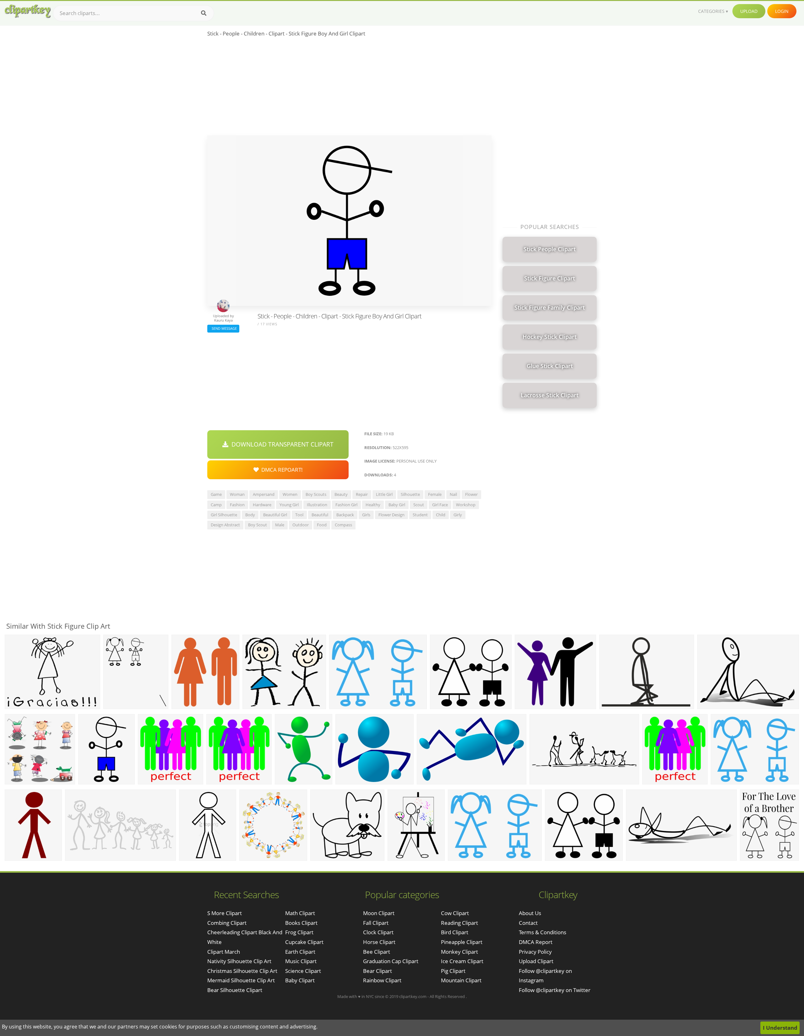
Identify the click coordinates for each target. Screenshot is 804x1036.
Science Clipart (303, 970)
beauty (341, 494)
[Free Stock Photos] (27, 11)
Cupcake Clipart (304, 942)
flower (471, 494)
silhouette (410, 494)
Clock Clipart (378, 932)
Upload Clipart (536, 961)
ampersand (263, 494)
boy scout (257, 525)
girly (458, 515)
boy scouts (316, 494)
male (279, 525)
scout (418, 504)
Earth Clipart (300, 951)
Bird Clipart (454, 932)
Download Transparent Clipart (281, 444)
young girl (289, 504)
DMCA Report (535, 942)
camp (216, 504)
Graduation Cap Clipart (390, 961)
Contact (528, 922)
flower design (391, 515)
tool (299, 515)
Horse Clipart (379, 942)
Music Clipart (301, 961)
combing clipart (227, 922)
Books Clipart (301, 922)
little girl (384, 494)
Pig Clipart (453, 970)
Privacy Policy (535, 951)
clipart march (223, 951)
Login (782, 11)
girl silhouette (224, 515)
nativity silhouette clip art (239, 961)
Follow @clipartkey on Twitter (554, 990)
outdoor (300, 525)
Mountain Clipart (461, 980)
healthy (373, 504)
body (250, 515)
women (290, 494)
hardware (262, 504)
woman (237, 494)
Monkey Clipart (459, 951)
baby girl (396, 504)
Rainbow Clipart (382, 980)
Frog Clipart (299, 932)
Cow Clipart (455, 913)
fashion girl (346, 504)
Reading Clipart (459, 922)
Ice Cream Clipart (462, 961)
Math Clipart (300, 913)
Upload (749, 11)
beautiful (320, 515)
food (322, 525)
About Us (530, 913)
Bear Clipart (377, 970)
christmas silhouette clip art (242, 970)
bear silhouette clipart (234, 990)
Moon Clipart (378, 913)
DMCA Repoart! (281, 469)
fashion (237, 504)
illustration (317, 504)
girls (366, 515)
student (420, 515)
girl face (440, 504)
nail (453, 494)
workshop (465, 504)
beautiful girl (275, 515)
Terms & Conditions (542, 932)
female (435, 494)
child (440, 515)
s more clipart (224, 913)
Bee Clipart (376, 951)
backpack (345, 515)
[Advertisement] (349, 88)
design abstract (225, 525)
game (216, 494)
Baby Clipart (300, 980)
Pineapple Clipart (461, 942)
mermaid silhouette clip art (241, 980)
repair (362, 494)
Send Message (223, 328)
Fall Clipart (375, 922)
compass (343, 525)
